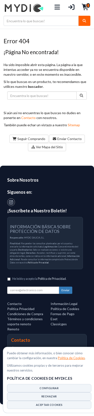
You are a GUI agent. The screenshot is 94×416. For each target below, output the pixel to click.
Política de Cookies (71, 358)
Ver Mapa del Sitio (49, 147)
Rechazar (49, 396)
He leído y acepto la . (39, 279)
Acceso (71, 8)
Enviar (65, 290)
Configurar (49, 388)
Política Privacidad (20, 309)
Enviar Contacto (69, 139)
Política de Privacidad (38, 262)
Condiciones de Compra (25, 314)
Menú (57, 8)
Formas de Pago (62, 314)
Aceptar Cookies (49, 404)
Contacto (28, 118)
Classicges (59, 324)
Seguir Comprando (31, 139)
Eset (54, 319)
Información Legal (64, 304)
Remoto (13, 329)
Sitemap (74, 125)
